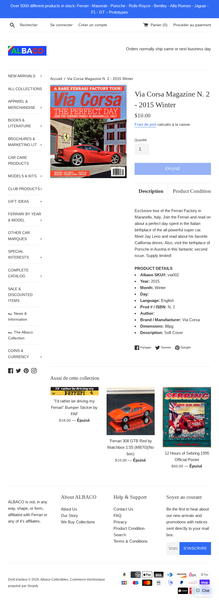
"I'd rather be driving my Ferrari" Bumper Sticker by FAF (74, 407)
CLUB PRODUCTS (25, 189)
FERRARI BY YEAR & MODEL (25, 217)
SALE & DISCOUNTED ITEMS (20, 295)
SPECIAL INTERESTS (25, 254)
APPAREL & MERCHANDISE (25, 104)
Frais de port (145, 124)
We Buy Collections (78, 522)
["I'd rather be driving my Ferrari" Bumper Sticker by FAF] (74, 391)
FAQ (118, 515)
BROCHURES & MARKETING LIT (25, 142)
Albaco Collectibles (54, 579)
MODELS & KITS (25, 176)
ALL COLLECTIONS (25, 89)
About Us (69, 509)
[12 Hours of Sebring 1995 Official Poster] (187, 417)
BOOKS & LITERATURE (25, 123)
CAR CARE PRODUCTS (18, 160)
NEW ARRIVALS (25, 76)
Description (151, 191)
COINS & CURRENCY (25, 353)
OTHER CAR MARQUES (25, 236)
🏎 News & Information (17, 316)
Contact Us (123, 509)
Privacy (120, 522)
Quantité (141, 140)
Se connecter (61, 25)
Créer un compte (93, 25)
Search (120, 534)
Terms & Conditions (131, 541)
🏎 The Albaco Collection (20, 335)
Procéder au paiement (192, 25)
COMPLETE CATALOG (25, 273)
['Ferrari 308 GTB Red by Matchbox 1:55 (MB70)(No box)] (131, 411)
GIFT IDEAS (25, 201)
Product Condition (192, 191)
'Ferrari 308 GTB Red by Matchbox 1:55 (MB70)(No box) (130, 447)
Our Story (69, 515)
